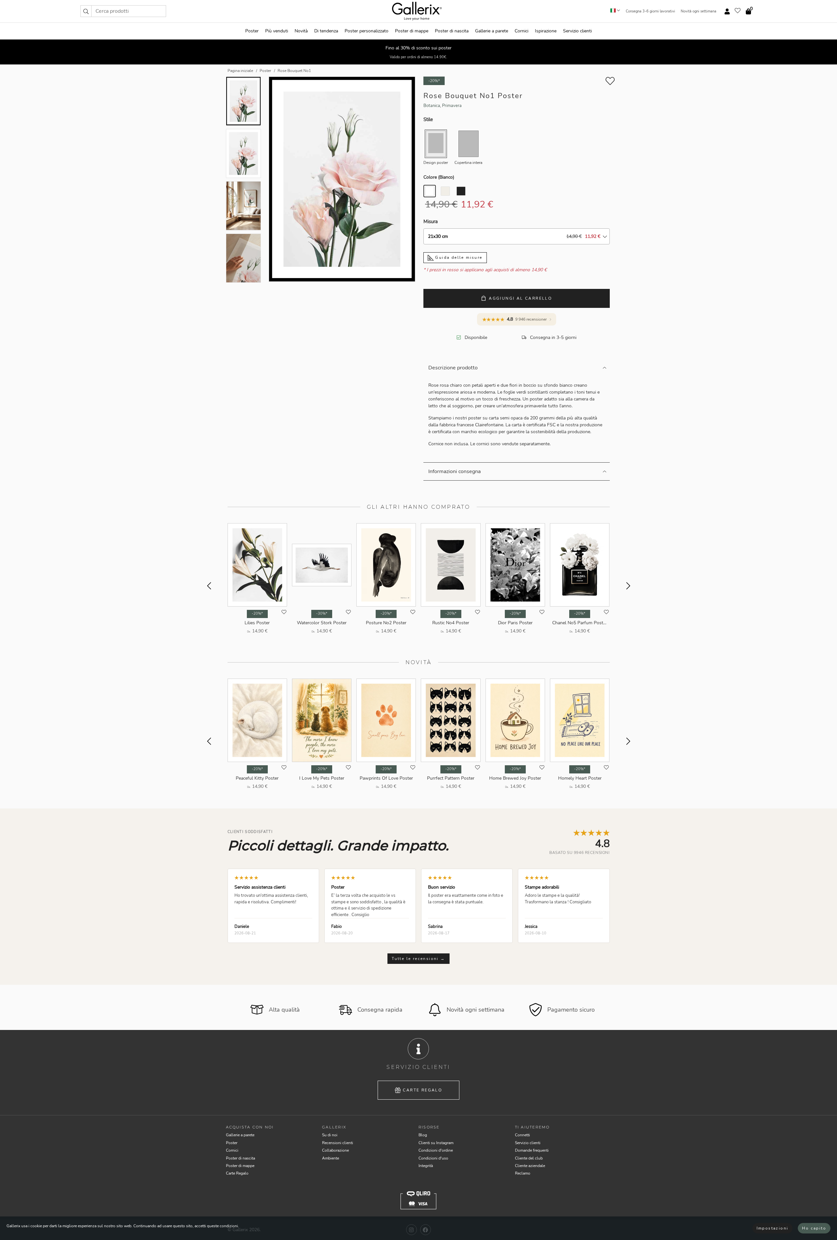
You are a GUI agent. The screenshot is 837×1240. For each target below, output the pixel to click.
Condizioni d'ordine (435, 1150)
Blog (422, 1135)
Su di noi (329, 1135)
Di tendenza (326, 31)
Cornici (521, 31)
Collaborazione (335, 1150)
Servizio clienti (577, 31)
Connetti (522, 1135)
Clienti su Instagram (435, 1142)
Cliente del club (529, 1158)
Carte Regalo (422, 1090)
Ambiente (330, 1158)
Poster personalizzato (366, 31)
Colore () (438, 177)
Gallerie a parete (491, 31)
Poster (252, 31)
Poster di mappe (411, 31)
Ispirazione (545, 31)
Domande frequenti (532, 1150)
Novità (301, 31)
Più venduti (276, 31)
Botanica (431, 106)
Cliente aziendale (530, 1165)
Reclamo (522, 1173)
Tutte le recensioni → (418, 958)
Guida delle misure (458, 257)
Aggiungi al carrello (520, 298)
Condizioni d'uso (433, 1158)
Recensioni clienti (337, 1142)
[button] (86, 11)
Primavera (452, 106)
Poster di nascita (452, 31)
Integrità (425, 1165)
